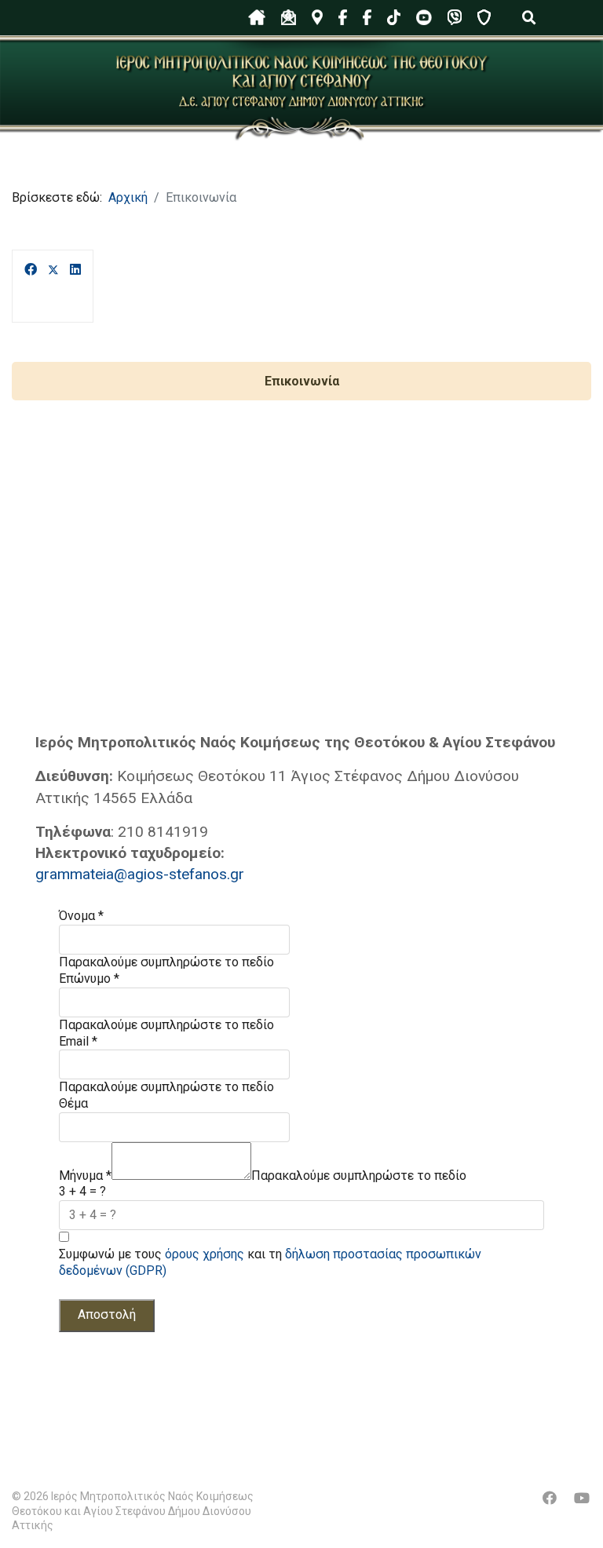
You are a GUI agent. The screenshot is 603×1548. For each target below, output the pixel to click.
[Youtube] (582, 1498)
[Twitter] (53, 270)
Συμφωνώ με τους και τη (270, 1262)
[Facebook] (30, 270)
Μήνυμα (85, 1175)
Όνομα (81, 915)
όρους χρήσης (204, 1254)
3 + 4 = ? (82, 1191)
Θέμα (73, 1103)
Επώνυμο (89, 978)
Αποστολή (107, 1314)
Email (78, 1041)
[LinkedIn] (75, 270)
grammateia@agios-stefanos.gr (139, 874)
